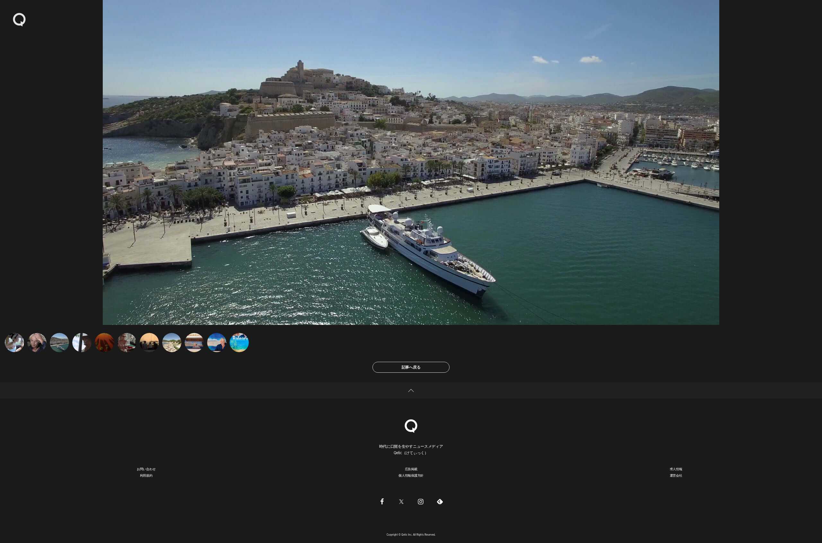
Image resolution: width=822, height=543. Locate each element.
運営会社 (676, 475)
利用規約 (146, 475)
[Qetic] (19, 19)
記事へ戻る (411, 367)
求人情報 (676, 469)
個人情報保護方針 (411, 475)
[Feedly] (440, 501)
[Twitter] (401, 501)
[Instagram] (420, 501)
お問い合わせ (146, 469)
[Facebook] (382, 501)
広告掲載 (411, 469)
